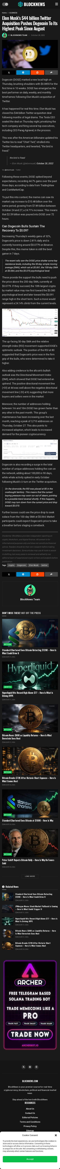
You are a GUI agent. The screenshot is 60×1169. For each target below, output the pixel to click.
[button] (55, 1135)
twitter (44, 565)
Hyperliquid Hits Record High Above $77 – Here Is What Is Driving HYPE (27, 694)
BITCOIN (7, 644)
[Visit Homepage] (32, 4)
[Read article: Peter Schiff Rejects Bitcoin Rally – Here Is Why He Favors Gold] (30, 843)
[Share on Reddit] (37, 72)
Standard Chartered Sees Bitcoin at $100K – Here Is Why (27, 820)
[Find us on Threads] (36, 1067)
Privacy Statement (38, 1165)
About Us (30, 1108)
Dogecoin (21, 565)
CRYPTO (7, 687)
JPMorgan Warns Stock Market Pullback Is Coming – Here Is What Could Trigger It (36, 908)
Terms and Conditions (30, 1121)
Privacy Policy (30, 1126)
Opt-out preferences (21, 1165)
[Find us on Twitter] (23, 1067)
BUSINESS (13, 13)
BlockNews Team (19, 35)
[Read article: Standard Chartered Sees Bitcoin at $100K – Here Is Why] (30, 803)
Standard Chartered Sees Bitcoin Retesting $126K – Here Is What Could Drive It (29, 651)
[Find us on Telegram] (30, 1067)
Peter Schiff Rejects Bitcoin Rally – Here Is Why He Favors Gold (28, 861)
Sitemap (30, 1130)
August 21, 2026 (9, 657)
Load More (30, 876)
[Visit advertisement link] (30, 1005)
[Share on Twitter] (9, 72)
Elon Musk (33, 565)
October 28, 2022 (38, 35)
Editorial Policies (30, 1117)
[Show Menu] (56, 4)
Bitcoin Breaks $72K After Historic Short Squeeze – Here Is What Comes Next (29, 779)
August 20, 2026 (9, 785)
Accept (30, 1159)
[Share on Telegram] (23, 72)
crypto (11, 565)
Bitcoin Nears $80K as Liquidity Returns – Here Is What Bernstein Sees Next (27, 737)
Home (4, 13)
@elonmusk (9, 170)
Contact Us (30, 1113)
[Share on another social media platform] (51, 72)
